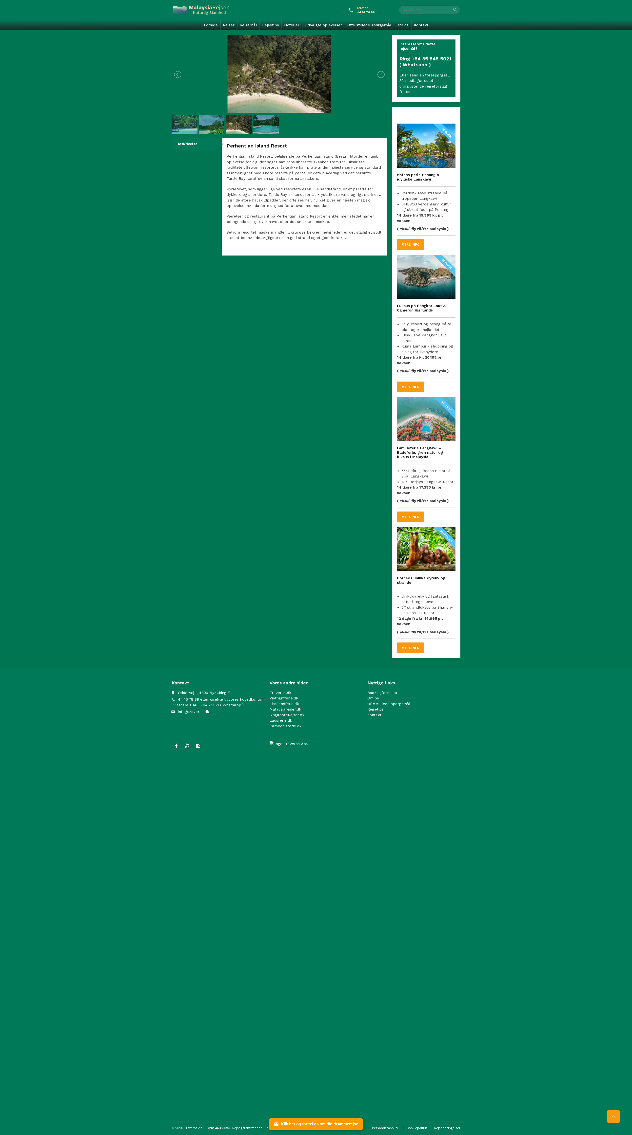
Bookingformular (382, 693)
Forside (211, 25)
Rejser (229, 25)
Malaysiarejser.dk (285, 709)
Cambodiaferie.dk (285, 726)
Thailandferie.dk (284, 704)
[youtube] (187, 746)
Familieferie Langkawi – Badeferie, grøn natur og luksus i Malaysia (420, 452)
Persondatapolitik (385, 1128)
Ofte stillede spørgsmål (369, 25)
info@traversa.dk (193, 712)
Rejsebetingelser (447, 1128)
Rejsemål (248, 25)
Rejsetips (270, 25)
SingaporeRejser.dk (287, 715)
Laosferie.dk (281, 720)
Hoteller (291, 25)
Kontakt (421, 25)
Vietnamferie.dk (284, 698)
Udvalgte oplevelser (323, 25)
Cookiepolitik (417, 1128)
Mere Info (410, 244)
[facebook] (176, 746)
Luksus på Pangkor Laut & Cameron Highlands (421, 308)
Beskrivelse (187, 144)
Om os (402, 25)
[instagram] (198, 746)
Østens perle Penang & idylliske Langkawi (418, 177)
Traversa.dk (280, 693)
